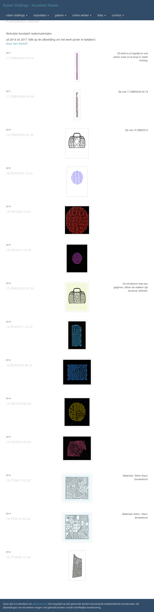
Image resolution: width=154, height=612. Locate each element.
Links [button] (100, 15)
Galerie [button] (59, 15)
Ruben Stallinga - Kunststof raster (30, 5)
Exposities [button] (40, 15)
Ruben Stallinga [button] (15, 15)
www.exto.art (40, 603)
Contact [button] (117, 15)
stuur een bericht (16, 43)
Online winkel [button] (80, 15)
